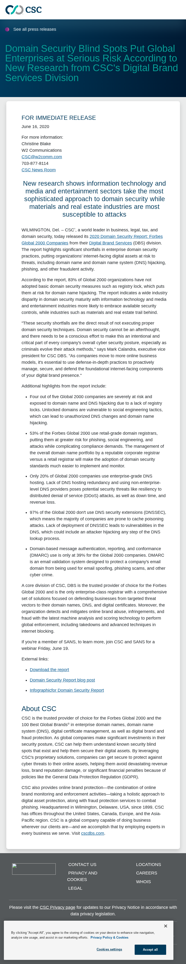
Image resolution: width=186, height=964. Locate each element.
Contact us (82, 864)
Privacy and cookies (82, 876)
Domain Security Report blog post (62, 680)
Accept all (150, 949)
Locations (148, 864)
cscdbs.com (92, 833)
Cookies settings (109, 949)
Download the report (49, 669)
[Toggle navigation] (180, 10)
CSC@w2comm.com (42, 156)
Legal (75, 888)
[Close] (165, 926)
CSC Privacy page (57, 907)
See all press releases (34, 29)
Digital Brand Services (110, 243)
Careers (146, 873)
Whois (143, 881)
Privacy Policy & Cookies (109, 937)
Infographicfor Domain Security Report (67, 690)
